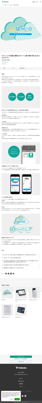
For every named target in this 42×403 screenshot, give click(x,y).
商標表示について (23, 391)
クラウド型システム (5, 62)
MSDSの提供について (29, 391)
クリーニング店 (4, 344)
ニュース (21, 386)
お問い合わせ (21, 381)
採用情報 (21, 383)
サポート (21, 378)
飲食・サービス (4, 63)
